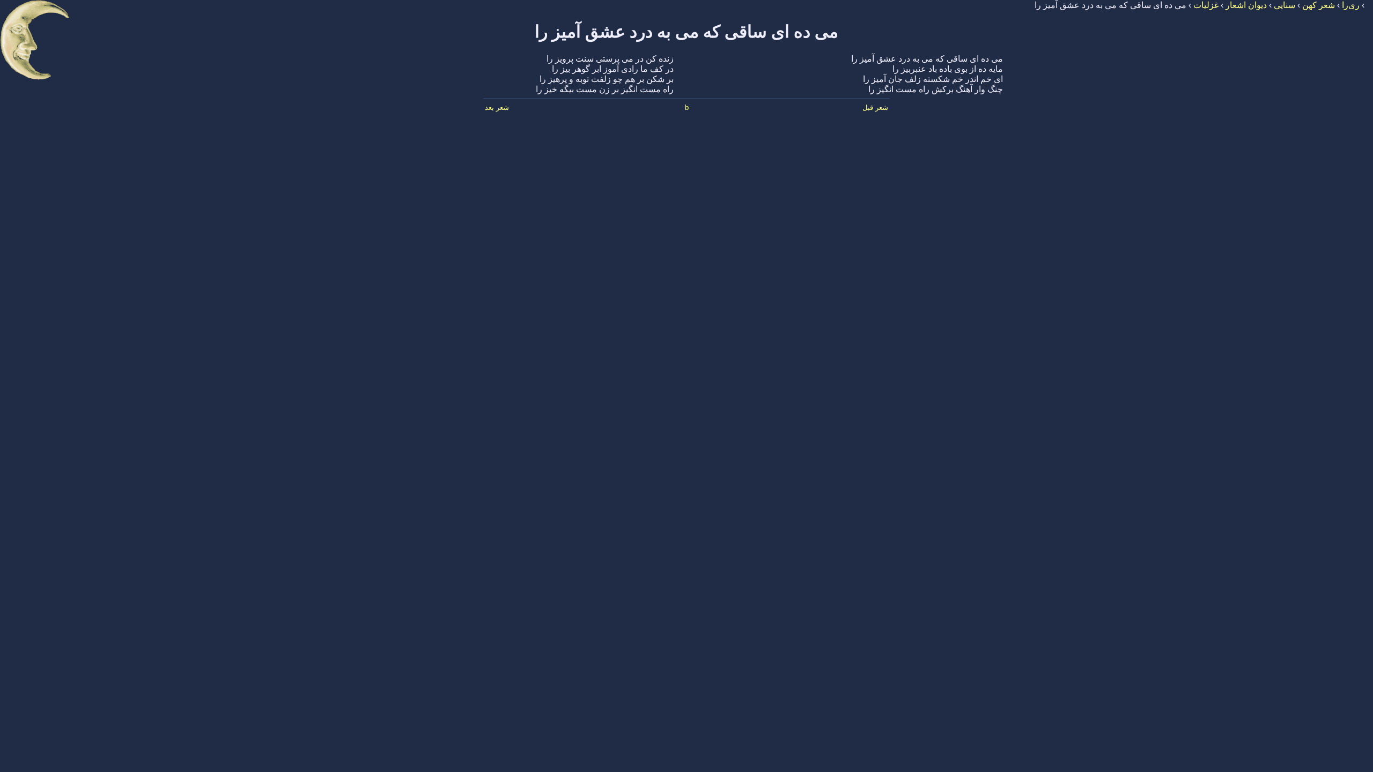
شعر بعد (497, 107)
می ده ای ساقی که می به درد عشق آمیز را (686, 31)
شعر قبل (875, 107)
